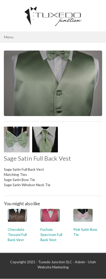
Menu (8, 37)
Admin (80, 262)
